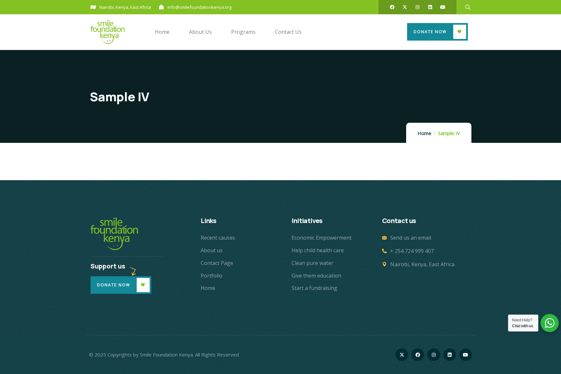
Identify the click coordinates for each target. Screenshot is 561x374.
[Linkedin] (430, 7)
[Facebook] (392, 7)
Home (424, 133)
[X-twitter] (405, 7)
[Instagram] (417, 7)
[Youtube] (443, 7)
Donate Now (430, 31)
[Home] (108, 32)
